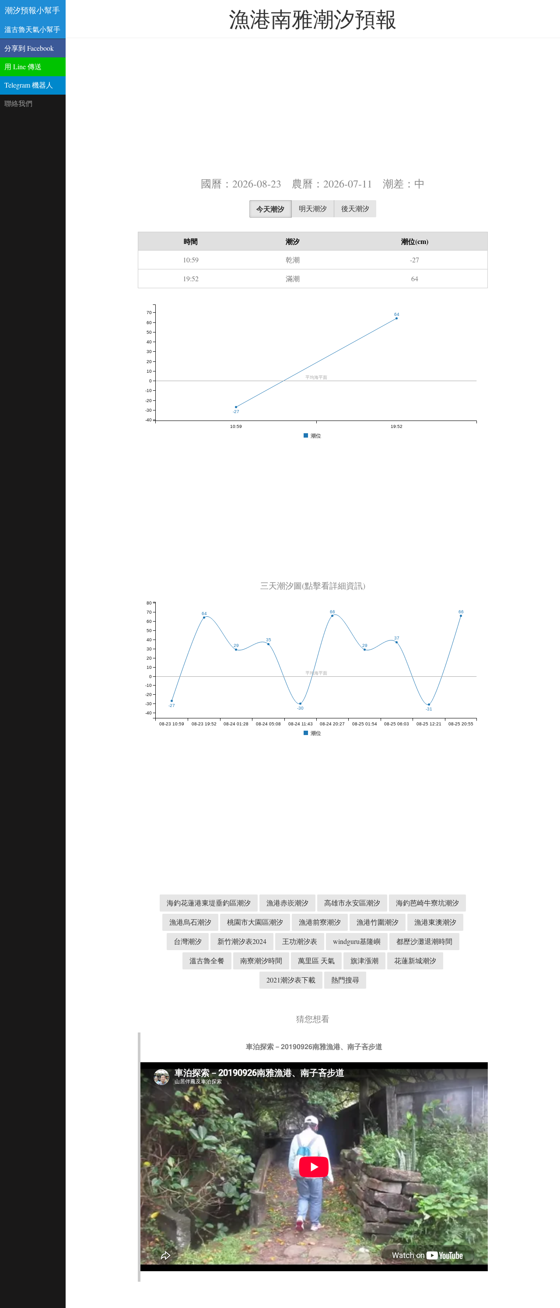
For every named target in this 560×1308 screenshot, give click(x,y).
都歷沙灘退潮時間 (424, 941)
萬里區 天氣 (316, 960)
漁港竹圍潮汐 (378, 921)
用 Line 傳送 (23, 66)
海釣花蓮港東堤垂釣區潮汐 (209, 902)
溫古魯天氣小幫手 (32, 29)
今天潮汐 (270, 209)
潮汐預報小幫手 (32, 10)
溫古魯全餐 (206, 960)
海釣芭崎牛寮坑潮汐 (427, 902)
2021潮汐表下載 (290, 979)
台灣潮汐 (188, 941)
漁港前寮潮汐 (320, 921)
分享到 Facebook (29, 48)
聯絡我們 (18, 103)
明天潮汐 (313, 208)
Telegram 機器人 (28, 84)
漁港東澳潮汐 (435, 921)
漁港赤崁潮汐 (287, 902)
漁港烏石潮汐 (190, 921)
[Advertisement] (313, 106)
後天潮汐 (355, 208)
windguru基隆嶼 (357, 941)
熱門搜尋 (345, 979)
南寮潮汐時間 (261, 960)
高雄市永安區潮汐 (352, 902)
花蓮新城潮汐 (415, 960)
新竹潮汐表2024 (241, 941)
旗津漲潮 (364, 960)
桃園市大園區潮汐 (255, 921)
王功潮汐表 (299, 941)
